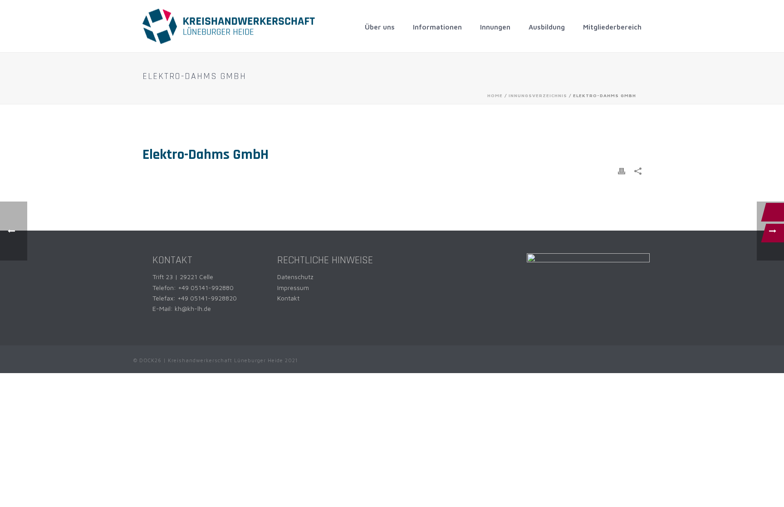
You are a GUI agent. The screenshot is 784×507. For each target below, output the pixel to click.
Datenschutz (295, 277)
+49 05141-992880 (206, 287)
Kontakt (288, 298)
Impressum (293, 287)
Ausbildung (547, 27)
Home (495, 95)
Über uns (380, 27)
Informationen (437, 27)
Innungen (495, 27)
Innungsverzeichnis (538, 95)
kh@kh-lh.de (193, 308)
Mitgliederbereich (612, 27)
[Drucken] (621, 170)
